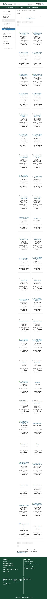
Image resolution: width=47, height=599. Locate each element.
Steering (5, 29)
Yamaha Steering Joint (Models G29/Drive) (37, 242)
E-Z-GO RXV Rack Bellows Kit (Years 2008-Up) (24, 344)
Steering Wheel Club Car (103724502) (37, 529)
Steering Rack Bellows (37, 425)
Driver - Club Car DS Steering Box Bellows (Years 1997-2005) (37, 119)
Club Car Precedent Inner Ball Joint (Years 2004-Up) (24, 99)
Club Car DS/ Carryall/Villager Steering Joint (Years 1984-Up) (24, 242)
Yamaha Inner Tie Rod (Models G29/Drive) (37, 283)
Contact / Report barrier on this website (10, 569)
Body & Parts (5, 41)
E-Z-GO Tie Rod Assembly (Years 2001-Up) (24, 324)
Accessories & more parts (8, 48)
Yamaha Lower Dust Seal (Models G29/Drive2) (37, 324)
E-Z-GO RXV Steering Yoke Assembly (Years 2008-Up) (37, 140)
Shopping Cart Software (19, 597)
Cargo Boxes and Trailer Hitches (7, 34)
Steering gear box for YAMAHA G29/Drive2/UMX (24, 37)
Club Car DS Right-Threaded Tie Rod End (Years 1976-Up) (24, 201)
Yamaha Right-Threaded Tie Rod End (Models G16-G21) (24, 508)
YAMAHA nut (37, 384)
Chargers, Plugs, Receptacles (32, 7)
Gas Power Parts (6, 43)
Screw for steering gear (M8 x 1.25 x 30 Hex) (24, 303)
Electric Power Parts (19, 7)
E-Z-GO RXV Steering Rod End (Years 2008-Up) (37, 181)
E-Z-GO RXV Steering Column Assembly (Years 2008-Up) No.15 (37, 344)
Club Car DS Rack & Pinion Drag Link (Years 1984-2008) (37, 303)
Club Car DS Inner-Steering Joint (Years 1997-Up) (24, 140)
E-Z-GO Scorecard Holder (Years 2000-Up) (24, 385)
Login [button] (38, 0)
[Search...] (29, 4)
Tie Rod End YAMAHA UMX (37, 221)
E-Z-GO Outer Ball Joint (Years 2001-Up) (24, 283)
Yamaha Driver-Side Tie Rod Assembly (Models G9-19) (37, 508)
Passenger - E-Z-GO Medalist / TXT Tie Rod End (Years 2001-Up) (24, 160)
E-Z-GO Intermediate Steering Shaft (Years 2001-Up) (37, 262)
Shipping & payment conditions (8, 565)
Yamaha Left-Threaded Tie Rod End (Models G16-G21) (37, 488)
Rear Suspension (7, 27)
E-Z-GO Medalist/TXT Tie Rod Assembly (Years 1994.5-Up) (24, 426)
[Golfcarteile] (7, 4)
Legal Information (6, 561)
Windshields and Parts (7, 36)
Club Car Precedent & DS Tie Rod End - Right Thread (37, 78)
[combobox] (24, 22)
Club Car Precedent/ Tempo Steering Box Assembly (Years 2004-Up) (37, 37)
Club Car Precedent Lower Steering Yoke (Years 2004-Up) (37, 99)
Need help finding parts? (28, 561)
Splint (37, 446)
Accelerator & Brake (9, 7)
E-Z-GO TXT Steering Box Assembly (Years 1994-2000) (24, 406)
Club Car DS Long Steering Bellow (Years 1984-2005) (23, 119)
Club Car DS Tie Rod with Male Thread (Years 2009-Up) (24, 467)
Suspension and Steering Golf (7, 20)
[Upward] (44, 597)
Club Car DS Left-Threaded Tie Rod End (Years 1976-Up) (37, 201)
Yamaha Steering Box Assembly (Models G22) (24, 78)
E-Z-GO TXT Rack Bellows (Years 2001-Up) (37, 467)
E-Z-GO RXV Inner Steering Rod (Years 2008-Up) (24, 181)
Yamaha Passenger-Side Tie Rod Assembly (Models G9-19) (24, 529)
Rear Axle (5, 25)
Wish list (42, 0)
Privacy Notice (5, 567)
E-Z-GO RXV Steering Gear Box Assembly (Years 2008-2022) (37, 58)
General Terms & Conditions (8, 563)
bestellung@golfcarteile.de (31, 18)
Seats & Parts (5, 38)
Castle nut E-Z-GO (24, 446)
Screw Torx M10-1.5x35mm (24, 365)
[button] (34, 1)
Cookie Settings (6, 571)
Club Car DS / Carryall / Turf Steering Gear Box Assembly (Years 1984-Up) (24, 58)
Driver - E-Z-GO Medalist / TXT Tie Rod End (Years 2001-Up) (37, 160)
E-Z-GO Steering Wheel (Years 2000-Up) (37, 365)
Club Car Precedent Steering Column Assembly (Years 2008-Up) (37, 406)
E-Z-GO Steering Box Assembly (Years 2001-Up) (24, 262)
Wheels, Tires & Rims (7, 45)
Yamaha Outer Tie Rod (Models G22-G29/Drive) (24, 221)
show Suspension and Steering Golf (8, 24)
